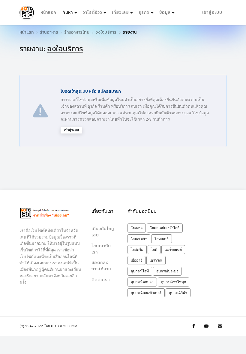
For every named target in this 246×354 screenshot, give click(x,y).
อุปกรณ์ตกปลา (142, 282)
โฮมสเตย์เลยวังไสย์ (164, 228)
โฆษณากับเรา (101, 249)
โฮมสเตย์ (161, 239)
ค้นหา (70, 12)
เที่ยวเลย (120, 12)
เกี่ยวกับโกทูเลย (103, 232)
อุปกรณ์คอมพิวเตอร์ (146, 293)
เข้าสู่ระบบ (212, 12)
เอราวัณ (156, 260)
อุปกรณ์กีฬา (178, 293)
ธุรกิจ (144, 12)
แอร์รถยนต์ (173, 250)
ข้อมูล (165, 12)
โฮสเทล (136, 228)
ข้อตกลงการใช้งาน (101, 266)
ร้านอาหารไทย (76, 32)
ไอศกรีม (137, 250)
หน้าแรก (48, 12)
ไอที (154, 250)
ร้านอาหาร (49, 32)
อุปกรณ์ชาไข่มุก (173, 282)
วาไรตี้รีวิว (92, 12)
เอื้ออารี (136, 260)
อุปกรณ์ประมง (167, 271)
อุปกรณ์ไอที (140, 271)
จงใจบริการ (105, 32)
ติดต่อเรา (101, 280)
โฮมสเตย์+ (139, 239)
